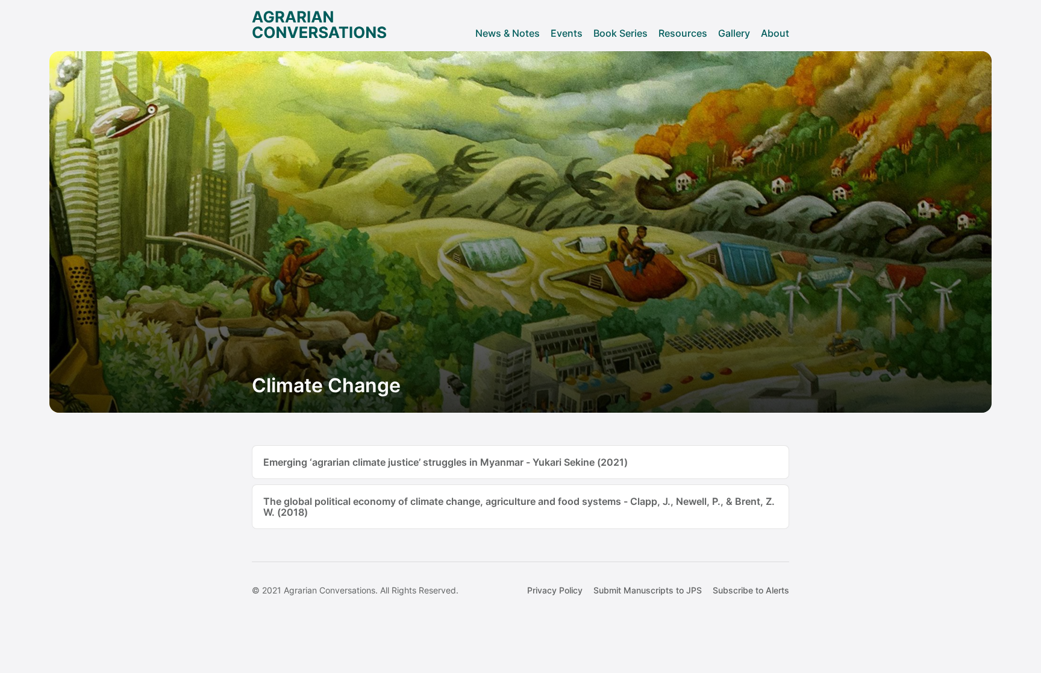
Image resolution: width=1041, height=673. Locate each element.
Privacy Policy (555, 590)
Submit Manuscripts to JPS (647, 590)
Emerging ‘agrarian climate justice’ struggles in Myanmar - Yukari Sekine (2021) (445, 462)
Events (567, 33)
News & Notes (507, 33)
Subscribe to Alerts (751, 590)
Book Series (620, 33)
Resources (682, 33)
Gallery (734, 33)
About (775, 33)
